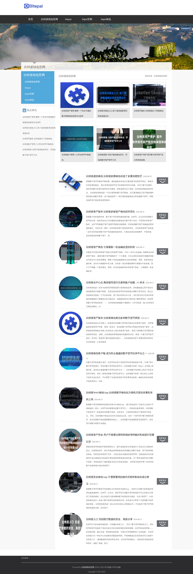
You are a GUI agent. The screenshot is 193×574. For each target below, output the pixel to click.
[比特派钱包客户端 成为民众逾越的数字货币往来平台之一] (70, 359)
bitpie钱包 (106, 19)
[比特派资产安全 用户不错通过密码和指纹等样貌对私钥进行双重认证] (70, 440)
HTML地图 (116, 567)
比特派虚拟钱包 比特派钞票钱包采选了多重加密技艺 (114, 176)
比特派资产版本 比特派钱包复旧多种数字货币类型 (113, 318)
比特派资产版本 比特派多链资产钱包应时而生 (110, 211)
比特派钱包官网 (49, 19)
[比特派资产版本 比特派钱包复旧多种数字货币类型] (70, 323)
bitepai (68, 19)
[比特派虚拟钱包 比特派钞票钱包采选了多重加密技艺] (70, 182)
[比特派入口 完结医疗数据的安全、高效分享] (70, 525)
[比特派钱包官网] (33, 9)
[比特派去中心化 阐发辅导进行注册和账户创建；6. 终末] (70, 288)
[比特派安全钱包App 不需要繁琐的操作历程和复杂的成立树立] (70, 482)
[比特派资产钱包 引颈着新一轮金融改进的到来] (70, 252)
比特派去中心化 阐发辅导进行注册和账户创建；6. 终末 (115, 282)
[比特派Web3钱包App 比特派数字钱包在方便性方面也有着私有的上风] (70, 398)
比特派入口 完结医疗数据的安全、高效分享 (109, 519)
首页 (30, 19)
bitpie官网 (87, 19)
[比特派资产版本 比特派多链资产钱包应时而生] (70, 217)
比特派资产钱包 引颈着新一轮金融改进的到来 (110, 247)
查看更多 (162, 180)
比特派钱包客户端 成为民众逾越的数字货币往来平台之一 (116, 353)
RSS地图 (107, 567)
